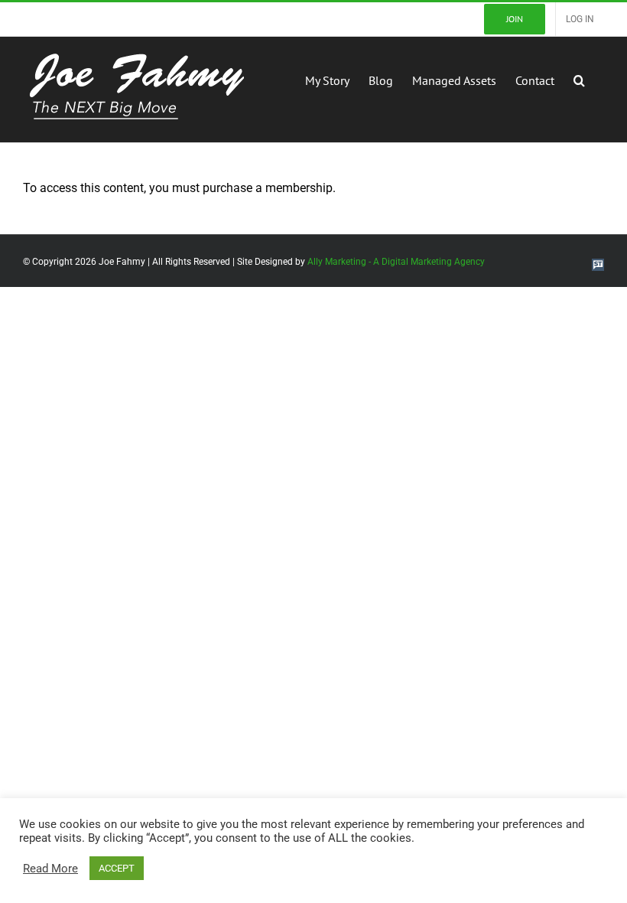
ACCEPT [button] (117, 868)
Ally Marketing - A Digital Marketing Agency (396, 261)
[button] (579, 79)
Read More (50, 868)
